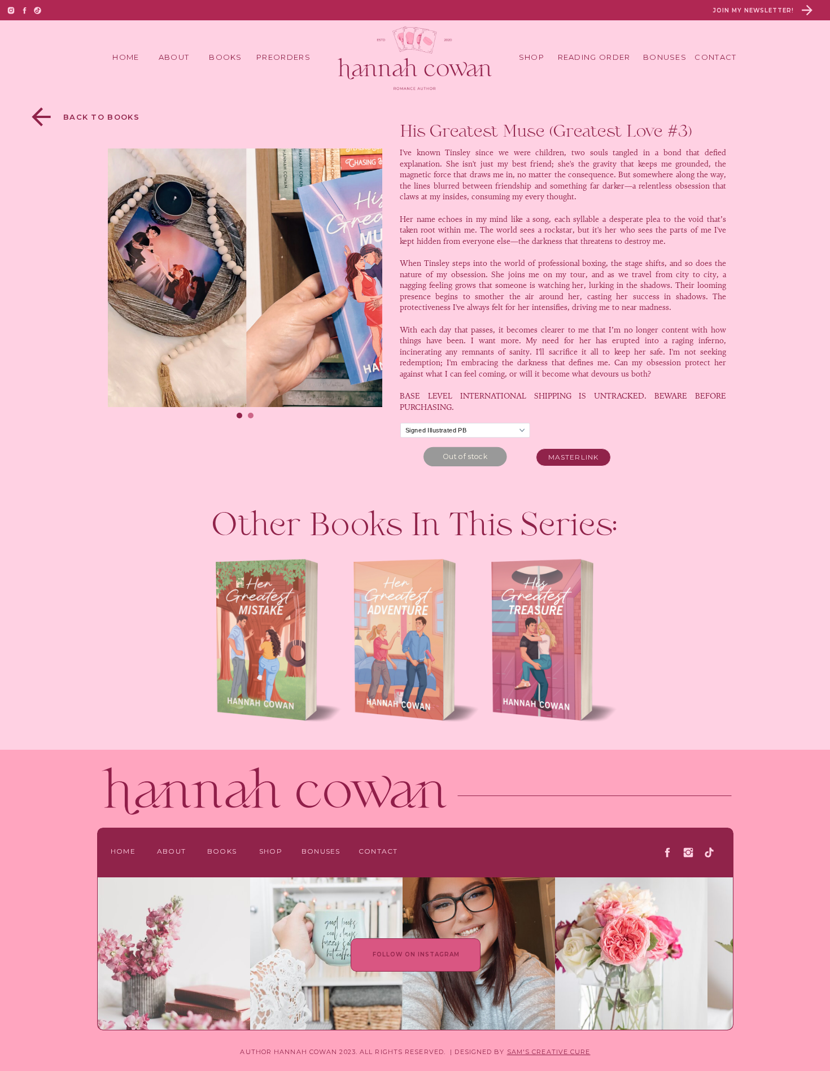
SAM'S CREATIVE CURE (549, 1052)
